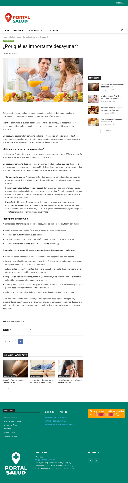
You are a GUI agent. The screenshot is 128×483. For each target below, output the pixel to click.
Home (5, 37)
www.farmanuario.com (55, 417)
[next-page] (8, 388)
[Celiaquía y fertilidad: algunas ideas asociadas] (15, 368)
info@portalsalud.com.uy (45, 460)
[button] (122, 30)
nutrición (23, 330)
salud (30, 330)
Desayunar (14, 330)
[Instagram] (96, 460)
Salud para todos (15, 37)
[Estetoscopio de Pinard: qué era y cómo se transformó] (93, 99)
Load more (106, 131)
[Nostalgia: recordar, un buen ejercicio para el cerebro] (93, 110)
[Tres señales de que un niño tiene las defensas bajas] (70, 368)
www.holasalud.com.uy (55, 420)
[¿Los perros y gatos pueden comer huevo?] (93, 122)
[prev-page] (4, 388)
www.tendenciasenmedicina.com (60, 424)
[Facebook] (20, 341)
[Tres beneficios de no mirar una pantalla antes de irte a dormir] (42, 368)
